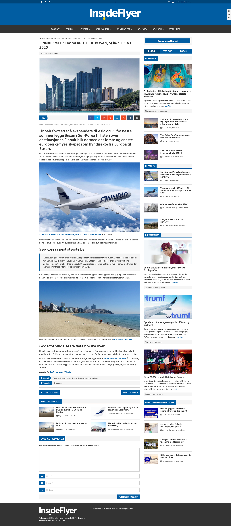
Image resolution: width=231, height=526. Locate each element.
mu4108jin (118, 339)
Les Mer (168, 106)
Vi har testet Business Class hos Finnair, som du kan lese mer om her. (70, 234)
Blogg (151, 51)
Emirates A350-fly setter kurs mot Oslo (71, 424)
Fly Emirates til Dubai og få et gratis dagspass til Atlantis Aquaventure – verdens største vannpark (167, 94)
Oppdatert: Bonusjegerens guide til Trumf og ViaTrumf (166, 323)
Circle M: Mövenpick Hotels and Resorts (164, 376)
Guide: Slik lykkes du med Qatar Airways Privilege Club (164, 269)
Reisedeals (150, 58)
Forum (183, 51)
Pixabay (128, 339)
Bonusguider (152, 235)
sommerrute (86, 378)
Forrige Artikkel (50, 392)
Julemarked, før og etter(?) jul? (174, 204)
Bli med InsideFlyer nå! (167, 41)
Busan (64, 378)
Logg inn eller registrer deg (180, 2)
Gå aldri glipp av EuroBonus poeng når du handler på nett (173, 409)
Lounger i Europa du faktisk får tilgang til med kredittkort (174, 440)
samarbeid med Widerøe (115, 358)
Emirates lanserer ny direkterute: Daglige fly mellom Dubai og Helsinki (71, 409)
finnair (69, 378)
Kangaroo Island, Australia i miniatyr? (172, 220)
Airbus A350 (57, 378)
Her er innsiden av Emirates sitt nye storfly (122, 424)
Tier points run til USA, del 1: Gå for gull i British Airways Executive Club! (175, 190)
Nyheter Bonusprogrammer (159, 402)
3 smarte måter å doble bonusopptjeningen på (171, 425)
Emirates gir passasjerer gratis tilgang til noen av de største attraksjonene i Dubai (174, 121)
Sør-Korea (95, 378)
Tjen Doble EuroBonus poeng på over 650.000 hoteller (175, 136)
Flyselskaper (58, 383)
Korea (80, 378)
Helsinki (74, 378)
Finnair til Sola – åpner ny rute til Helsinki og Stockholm (123, 408)
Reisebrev (150, 166)
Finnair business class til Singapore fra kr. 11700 (171, 151)
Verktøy (167, 51)
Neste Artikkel (129, 392)
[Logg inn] (229, 17)
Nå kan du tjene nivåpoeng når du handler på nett (175, 456)
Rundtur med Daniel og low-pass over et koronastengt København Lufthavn (175, 174)
